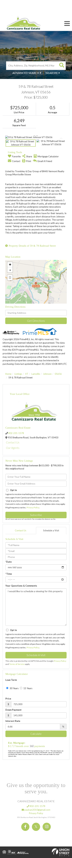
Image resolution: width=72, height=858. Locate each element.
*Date (8, 561)
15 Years (27, 688)
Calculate (36, 733)
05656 (58, 373)
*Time (8, 573)
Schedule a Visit (51, 530)
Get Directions (36, 320)
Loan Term (11, 679)
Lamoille (35, 373)
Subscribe (36, 514)
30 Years (14, 688)
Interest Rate (12, 721)
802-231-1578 (16, 433)
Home (8, 373)
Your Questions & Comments (21, 585)
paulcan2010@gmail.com (37, 809)
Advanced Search (25, 72)
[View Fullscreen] (10, 277)
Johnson (47, 373)
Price (8, 698)
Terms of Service (17, 664)
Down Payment (13, 709)
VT (26, 373)
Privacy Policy (33, 507)
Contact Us (12, 442)
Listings (18, 373)
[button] (61, 65)
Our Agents (12, 447)
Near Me (51, 72)
